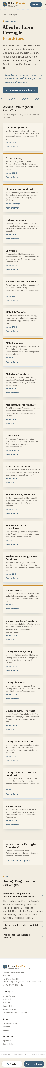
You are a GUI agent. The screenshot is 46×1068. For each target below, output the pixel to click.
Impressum (7, 1041)
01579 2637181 (12, 979)
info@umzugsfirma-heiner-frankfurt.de (25, 981)
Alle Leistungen (9, 996)
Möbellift (6, 1002)
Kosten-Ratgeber (10, 1023)
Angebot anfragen (34, 1064)
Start (4, 15)
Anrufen (13, 1064)
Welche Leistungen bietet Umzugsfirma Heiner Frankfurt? (23, 895)
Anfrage (6, 1030)
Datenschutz (8, 1044)
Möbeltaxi (7, 999)
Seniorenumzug (9, 1009)
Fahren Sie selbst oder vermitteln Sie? (23, 926)
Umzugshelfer (8, 1006)
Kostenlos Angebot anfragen (20, 90)
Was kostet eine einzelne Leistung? (23, 936)
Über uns (6, 1026)
